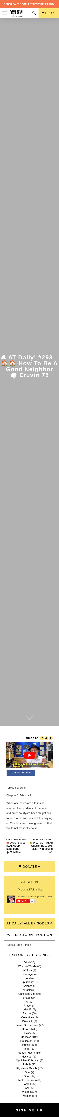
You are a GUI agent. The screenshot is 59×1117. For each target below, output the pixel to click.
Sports (27, 1076)
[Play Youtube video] (29, 755)
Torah (26, 1084)
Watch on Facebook (20, 773)
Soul (27, 1072)
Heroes (26, 1029)
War (27, 1088)
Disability (27, 1021)
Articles (27, 1013)
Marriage (27, 974)
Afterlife (27, 1009)
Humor (26, 1044)
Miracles (28, 990)
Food (28, 978)
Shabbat (28, 997)
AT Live (27, 970)
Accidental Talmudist (30, 889)
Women (26, 1095)
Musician (27, 1056)
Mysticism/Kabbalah (27, 1060)
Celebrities (27, 1017)
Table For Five (26, 1080)
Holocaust (26, 1041)
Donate (49, 13)
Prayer (27, 1005)
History (27, 1033)
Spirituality (27, 982)
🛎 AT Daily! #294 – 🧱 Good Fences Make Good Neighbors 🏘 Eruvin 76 (17, 846)
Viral (27, 962)
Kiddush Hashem (28, 1052)
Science (27, 986)
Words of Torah (27, 966)
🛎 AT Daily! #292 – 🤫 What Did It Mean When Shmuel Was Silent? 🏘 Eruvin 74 (41, 846)
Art (27, 1001)
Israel (27, 1048)
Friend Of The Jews (27, 1025)
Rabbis (27, 1064)
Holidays (26, 1037)
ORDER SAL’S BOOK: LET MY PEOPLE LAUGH (29, 4)
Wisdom (27, 1092)
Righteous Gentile (26, 1068)
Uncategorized (26, 993)
